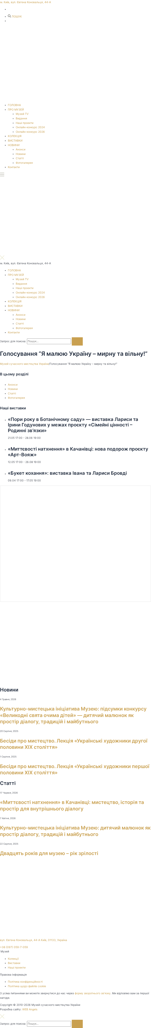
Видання (21, 118)
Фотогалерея (24, 162)
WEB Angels (29, 1009)
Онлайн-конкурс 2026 (30, 131)
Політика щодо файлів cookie (27, 986)
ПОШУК (16, 16)
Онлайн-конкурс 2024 (30, 127)
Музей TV (22, 113)
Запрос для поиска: (13, 341)
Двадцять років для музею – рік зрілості (49, 853)
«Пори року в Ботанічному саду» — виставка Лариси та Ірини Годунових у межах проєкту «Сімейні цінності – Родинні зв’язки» (73, 424)
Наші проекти (24, 122)
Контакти (14, 167)
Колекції (13, 958)
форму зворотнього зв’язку (92, 993)
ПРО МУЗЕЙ (16, 109)
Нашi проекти (17, 967)
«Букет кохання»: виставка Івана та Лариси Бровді (67, 473)
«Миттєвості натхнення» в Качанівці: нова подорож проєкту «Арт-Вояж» (78, 451)
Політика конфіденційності (25, 981)
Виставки (14, 963)
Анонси (20, 149)
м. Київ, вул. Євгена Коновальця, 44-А (25, 2)
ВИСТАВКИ (15, 140)
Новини (21, 153)
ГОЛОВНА (14, 105)
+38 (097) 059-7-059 (14, 947)
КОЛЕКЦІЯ (14, 136)
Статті (20, 158)
